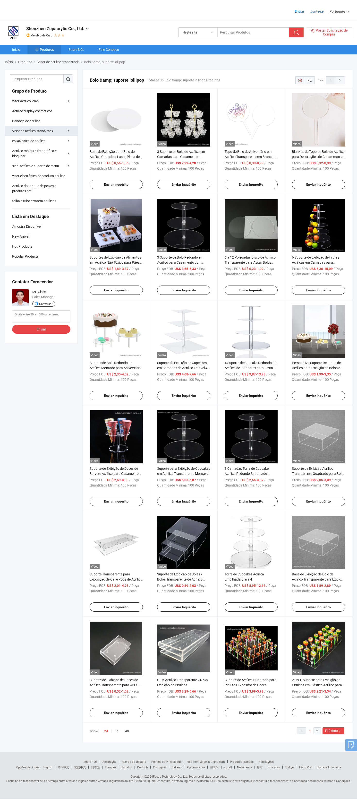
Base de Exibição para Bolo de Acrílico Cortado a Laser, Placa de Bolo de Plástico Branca (115, 156)
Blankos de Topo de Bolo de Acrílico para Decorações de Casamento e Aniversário (318, 156)
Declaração (109, 762)
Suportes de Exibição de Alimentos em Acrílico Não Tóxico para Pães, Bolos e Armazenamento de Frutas (116, 262)
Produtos (47, 49)
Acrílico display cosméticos (32, 111)
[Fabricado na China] (36, 9)
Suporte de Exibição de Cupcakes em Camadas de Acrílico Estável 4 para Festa (182, 367)
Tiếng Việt (305, 767)
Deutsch (142, 767)
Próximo (331, 730)
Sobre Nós (76, 49)
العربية (228, 767)
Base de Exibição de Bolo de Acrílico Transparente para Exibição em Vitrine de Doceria (318, 579)
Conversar (45, 304)
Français (110, 767)
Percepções (266, 762)
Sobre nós (90, 762)
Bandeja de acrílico (26, 121)
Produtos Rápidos (242, 762)
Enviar (41, 329)
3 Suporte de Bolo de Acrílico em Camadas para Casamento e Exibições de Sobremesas (181, 156)
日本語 (95, 767)
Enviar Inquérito (116, 184)
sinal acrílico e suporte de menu (35, 166)
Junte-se (316, 11)
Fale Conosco (109, 49)
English (47, 767)
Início (16, 49)
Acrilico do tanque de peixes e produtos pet (34, 188)
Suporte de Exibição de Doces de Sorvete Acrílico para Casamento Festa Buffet (114, 473)
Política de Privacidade (166, 762)
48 (127, 731)
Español (126, 767)
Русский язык (196, 767)
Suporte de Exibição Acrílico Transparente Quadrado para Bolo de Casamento (317, 473)
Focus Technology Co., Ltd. (170, 776)
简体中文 (63, 767)
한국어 (214, 767)
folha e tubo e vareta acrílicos (34, 201)
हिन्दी (260, 767)
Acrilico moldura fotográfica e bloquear (34, 153)
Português (160, 767)
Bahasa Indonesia (329, 767)
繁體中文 (80, 767)
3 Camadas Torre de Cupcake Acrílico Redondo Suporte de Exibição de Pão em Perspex (247, 473)
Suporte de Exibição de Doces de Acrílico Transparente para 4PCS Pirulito (114, 684)
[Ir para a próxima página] (340, 80)
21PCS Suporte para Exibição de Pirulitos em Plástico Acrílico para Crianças (317, 684)
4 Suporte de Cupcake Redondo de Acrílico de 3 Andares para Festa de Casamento (251, 367)
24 (106, 731)
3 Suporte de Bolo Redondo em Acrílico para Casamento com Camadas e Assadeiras (180, 262)
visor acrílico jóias (25, 101)
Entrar (299, 11)
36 (117, 731)
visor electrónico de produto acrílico (38, 176)
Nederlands (244, 767)
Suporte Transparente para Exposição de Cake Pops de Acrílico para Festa (116, 579)
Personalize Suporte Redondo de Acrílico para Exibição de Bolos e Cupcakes (316, 367)
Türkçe (289, 767)
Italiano (177, 767)
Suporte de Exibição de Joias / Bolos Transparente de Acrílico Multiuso (180, 579)
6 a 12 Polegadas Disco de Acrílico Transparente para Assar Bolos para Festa (250, 262)
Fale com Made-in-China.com (206, 762)
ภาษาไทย (274, 767)
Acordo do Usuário (134, 762)
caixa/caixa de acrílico (28, 141)
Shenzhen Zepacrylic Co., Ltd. (55, 28)
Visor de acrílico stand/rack (32, 131)
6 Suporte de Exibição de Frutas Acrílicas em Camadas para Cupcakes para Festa (315, 262)
